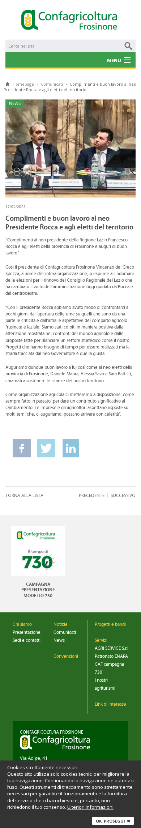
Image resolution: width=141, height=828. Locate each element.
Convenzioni (66, 656)
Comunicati (65, 632)
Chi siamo (22, 624)
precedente (91, 495)
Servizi (101, 640)
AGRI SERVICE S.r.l (111, 648)
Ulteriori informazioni (90, 807)
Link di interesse (110, 704)
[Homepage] (70, 21)
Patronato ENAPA (111, 656)
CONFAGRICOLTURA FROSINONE (51, 732)
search (128, 46)
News (59, 640)
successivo (123, 495)
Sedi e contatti (26, 640)
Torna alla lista (24, 495)
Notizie (61, 624)
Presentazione (26, 632)
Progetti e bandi (110, 624)
